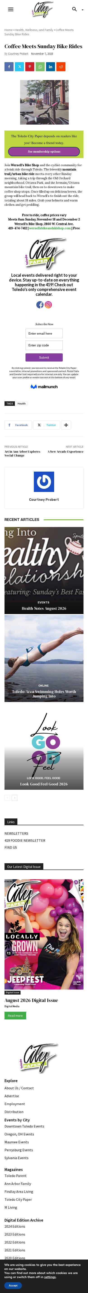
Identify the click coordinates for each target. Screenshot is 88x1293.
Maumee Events (17, 1142)
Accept (13, 1285)
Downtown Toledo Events (24, 1126)
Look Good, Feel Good (43, 778)
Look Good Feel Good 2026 (44, 784)
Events (43, 602)
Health (22, 403)
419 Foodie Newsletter (25, 840)
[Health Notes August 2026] (44, 570)
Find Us (11, 847)
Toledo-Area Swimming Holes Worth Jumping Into (44, 694)
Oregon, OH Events (19, 1134)
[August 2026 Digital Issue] (44, 935)
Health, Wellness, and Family (34, 30)
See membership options (44, 151)
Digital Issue (12, 992)
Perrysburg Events (19, 1150)
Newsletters (16, 833)
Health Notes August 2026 (44, 608)
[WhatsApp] (40, 66)
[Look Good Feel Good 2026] (44, 746)
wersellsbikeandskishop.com (50, 228)
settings (50, 1277)
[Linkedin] (50, 66)
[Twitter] (19, 66)
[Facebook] (9, 66)
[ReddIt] (60, 66)
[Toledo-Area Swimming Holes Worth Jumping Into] (44, 658)
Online (43, 685)
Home (9, 30)
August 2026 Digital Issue (31, 1000)
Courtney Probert (18, 53)
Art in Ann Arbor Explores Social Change (22, 453)
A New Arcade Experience (65, 452)
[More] (66, 425)
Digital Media (12, 1006)
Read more (15, 1016)
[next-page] (14, 798)
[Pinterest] (29, 66)
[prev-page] (7, 798)
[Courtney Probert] (44, 482)
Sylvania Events (16, 1158)
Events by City (17, 1120)
